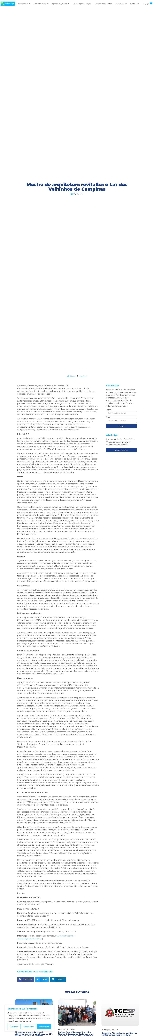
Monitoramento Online (103, 4)
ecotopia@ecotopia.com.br (30, 939)
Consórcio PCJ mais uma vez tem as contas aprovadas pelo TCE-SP (119, 1034)
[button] (151, 3)
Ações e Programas (59, 4)
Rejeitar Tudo (29, 1027)
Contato (133, 4)
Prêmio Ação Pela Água (82, 4)
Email (108, 417)
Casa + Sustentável (41, 4)
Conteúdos (120, 4)
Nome (108, 410)
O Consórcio (23, 4)
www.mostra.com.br (65, 936)
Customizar (14, 1027)
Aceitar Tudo (44, 1027)
